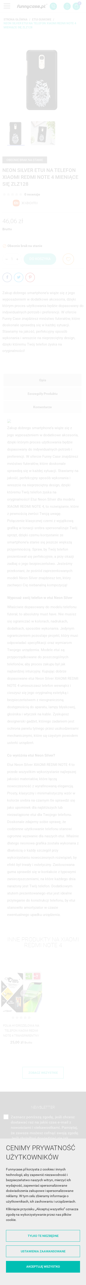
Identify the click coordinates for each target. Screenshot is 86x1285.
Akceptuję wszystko (43, 1266)
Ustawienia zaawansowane (43, 1251)
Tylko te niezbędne (43, 1236)
